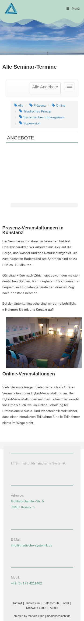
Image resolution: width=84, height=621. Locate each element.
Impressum (33, 603)
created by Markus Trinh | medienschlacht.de (42, 616)
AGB (66, 603)
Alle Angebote (45, 87)
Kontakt (17, 603)
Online (60, 105)
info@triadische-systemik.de (31, 545)
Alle (20, 105)
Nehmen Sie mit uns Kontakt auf (29, 309)
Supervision (31, 123)
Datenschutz (51, 603)
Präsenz (39, 105)
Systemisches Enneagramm (43, 117)
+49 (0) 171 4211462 (26, 583)
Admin (54, 608)
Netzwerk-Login (36, 608)
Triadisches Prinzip (36, 111)
